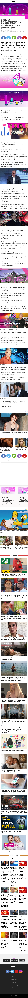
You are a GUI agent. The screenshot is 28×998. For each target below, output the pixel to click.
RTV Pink (12, 460)
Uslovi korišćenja (14, 985)
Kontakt (14, 976)
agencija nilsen (19, 460)
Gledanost (4, 460)
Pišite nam (14, 988)
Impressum (14, 982)
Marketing (14, 979)
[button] (1, 493)
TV (1, 18)
